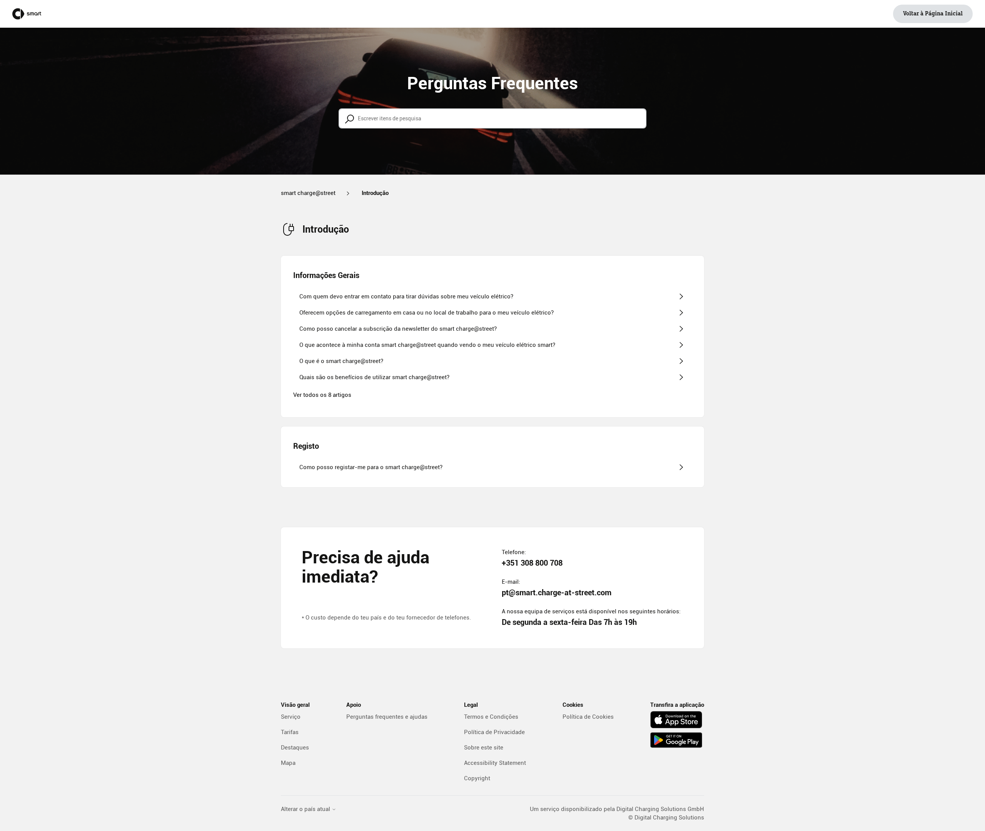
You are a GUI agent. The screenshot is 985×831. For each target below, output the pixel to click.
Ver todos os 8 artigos (322, 394)
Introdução (375, 193)
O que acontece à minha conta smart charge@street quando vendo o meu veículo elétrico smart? (427, 344)
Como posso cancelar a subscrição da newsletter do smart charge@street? (398, 328)
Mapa (288, 762)
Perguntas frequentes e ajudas (386, 716)
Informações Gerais (326, 275)
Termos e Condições (491, 716)
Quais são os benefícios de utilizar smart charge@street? (374, 377)
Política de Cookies (588, 716)
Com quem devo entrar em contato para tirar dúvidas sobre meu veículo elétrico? (406, 296)
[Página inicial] (26, 14)
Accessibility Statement (495, 762)
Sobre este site (483, 747)
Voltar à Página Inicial (933, 14)
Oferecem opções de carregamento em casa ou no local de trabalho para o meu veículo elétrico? (426, 312)
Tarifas (290, 732)
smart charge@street (308, 193)
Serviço (291, 716)
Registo (306, 446)
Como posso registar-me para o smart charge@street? (370, 467)
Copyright (477, 778)
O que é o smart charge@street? (341, 361)
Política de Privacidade (494, 732)
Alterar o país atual (306, 809)
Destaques (295, 747)
